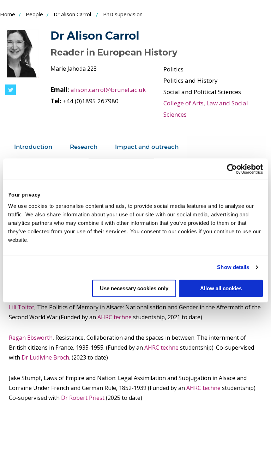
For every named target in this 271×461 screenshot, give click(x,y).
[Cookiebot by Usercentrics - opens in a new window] (232, 169)
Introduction (33, 147)
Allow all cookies (221, 288)
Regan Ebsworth (31, 338)
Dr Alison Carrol (72, 14)
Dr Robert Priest (82, 398)
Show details (233, 267)
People (34, 14)
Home (7, 14)
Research (83, 147)
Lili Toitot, (22, 307)
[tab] (33, 147)
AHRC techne (115, 317)
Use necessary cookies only (134, 288)
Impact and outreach (147, 147)
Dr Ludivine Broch (45, 357)
